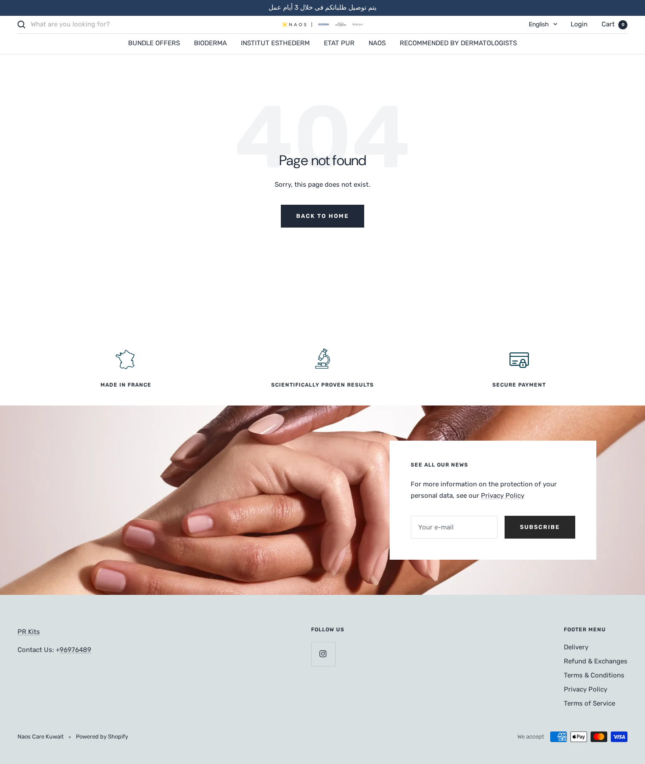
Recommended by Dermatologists (458, 43)
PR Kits (29, 632)
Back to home (322, 216)
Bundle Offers (154, 43)
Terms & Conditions (594, 675)
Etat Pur (339, 43)
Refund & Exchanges (595, 661)
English (539, 24)
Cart (613, 24)
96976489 (75, 650)
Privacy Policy (502, 496)
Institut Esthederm (275, 43)
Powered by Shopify (102, 736)
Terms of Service (589, 703)
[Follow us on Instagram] (323, 654)
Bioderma (210, 43)
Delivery (576, 647)
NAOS (377, 43)
